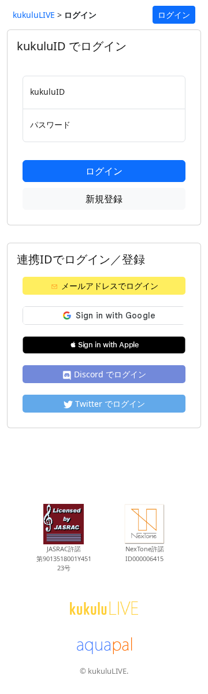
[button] (104, 345)
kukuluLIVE (34, 14)
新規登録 (104, 198)
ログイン (174, 14)
